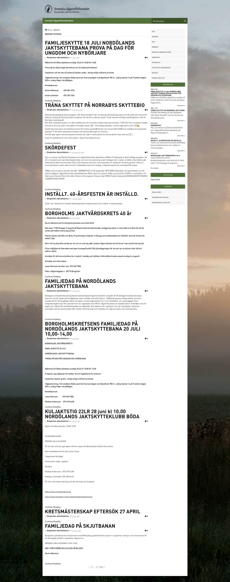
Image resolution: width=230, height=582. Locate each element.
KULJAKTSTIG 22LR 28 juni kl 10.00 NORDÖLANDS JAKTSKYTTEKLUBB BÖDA (92, 413)
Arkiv (153, 42)
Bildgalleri (155, 47)
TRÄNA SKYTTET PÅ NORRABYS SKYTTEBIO (95, 105)
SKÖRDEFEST (60, 147)
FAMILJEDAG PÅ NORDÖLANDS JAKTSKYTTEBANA (80, 283)
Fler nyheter (154, 168)
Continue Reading (52, 100)
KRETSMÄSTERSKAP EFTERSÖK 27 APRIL (92, 511)
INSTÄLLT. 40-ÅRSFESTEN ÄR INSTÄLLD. (92, 194)
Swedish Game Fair (158, 78)
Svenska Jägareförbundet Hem (59, 21)
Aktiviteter (155, 36)
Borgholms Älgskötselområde (161, 52)
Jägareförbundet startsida (160, 197)
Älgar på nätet (156, 192)
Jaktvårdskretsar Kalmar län (161, 202)
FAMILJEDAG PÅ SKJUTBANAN (80, 525)
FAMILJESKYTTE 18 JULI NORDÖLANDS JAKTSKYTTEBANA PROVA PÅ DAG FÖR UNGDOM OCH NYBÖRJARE (90, 47)
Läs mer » (181, 105)
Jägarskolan (156, 57)
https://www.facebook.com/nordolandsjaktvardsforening (68, 496)
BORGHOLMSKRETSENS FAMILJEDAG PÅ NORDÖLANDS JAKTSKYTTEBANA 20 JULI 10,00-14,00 (92, 328)
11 (97, 567)
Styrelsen (155, 73)
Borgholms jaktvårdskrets (66, 12)
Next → (102, 567)
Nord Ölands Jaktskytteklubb (161, 67)
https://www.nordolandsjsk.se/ (58, 491)
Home (50, 30)
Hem (153, 31)
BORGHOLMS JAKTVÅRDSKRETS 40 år (88, 213)
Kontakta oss (156, 62)
